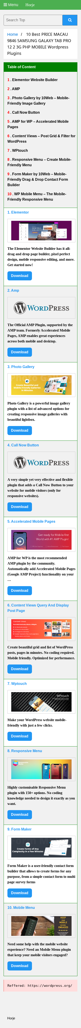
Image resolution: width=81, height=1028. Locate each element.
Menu (12, 4)
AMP (15, 89)
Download (19, 276)
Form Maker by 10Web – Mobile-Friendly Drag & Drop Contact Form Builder (37, 179)
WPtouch (19, 150)
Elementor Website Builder (34, 80)
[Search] (70, 20)
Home (12, 34)
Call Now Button (25, 112)
